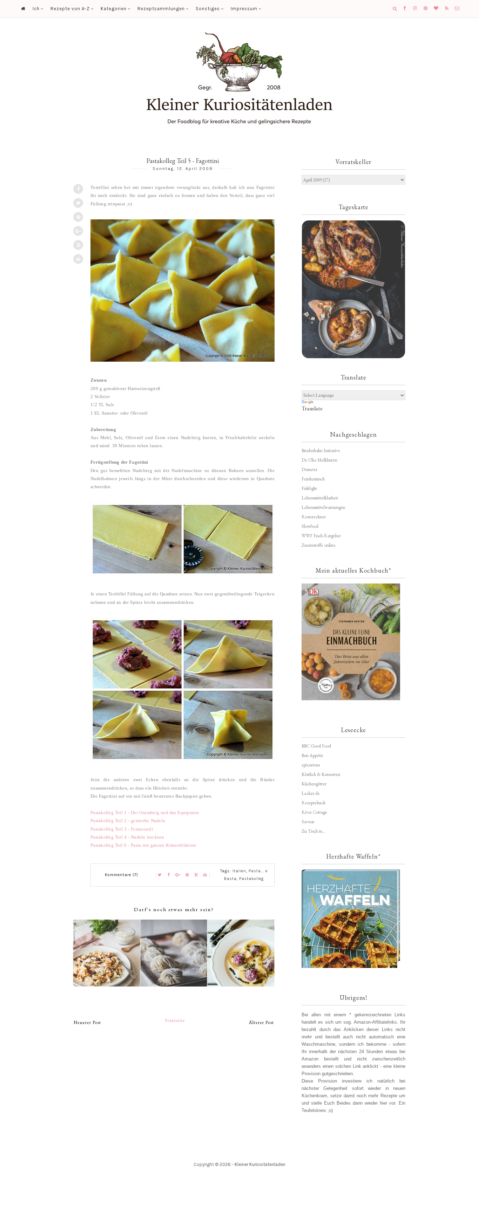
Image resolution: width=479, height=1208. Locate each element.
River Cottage (314, 812)
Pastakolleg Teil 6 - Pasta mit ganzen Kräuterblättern (143, 845)
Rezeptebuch (313, 803)
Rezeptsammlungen (161, 8)
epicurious (311, 765)
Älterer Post (261, 1022)
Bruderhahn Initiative (321, 450)
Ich (36, 8)
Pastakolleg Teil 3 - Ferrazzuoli (121, 829)
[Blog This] (78, 245)
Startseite (175, 1020)
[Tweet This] (78, 203)
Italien (239, 871)
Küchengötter (314, 784)
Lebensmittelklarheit (320, 498)
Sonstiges (208, 8)
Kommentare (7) (121, 875)
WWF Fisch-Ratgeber (321, 536)
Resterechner (314, 517)
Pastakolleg (251, 878)
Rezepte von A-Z (70, 8)
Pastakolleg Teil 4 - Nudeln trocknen (127, 837)
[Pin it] (78, 217)
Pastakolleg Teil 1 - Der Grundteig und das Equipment (145, 812)
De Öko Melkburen (319, 460)
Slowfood (310, 526)
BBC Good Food (316, 746)
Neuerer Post (87, 1022)
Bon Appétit (312, 755)
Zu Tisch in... (313, 831)
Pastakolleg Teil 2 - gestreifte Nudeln (127, 820)
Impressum (244, 8)
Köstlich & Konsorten (321, 774)
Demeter (309, 469)
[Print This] (78, 259)
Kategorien (114, 8)
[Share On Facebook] (78, 189)
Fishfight (309, 488)
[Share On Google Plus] (78, 231)
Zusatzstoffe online (319, 545)
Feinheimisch (313, 479)
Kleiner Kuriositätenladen (260, 1164)
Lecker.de (311, 793)
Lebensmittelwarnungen (323, 507)
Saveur (308, 822)
